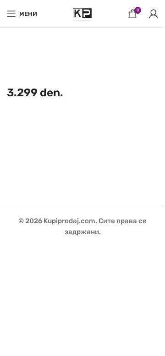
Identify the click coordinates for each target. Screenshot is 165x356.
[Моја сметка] (153, 14)
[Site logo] (82, 13)
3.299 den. (35, 92)
